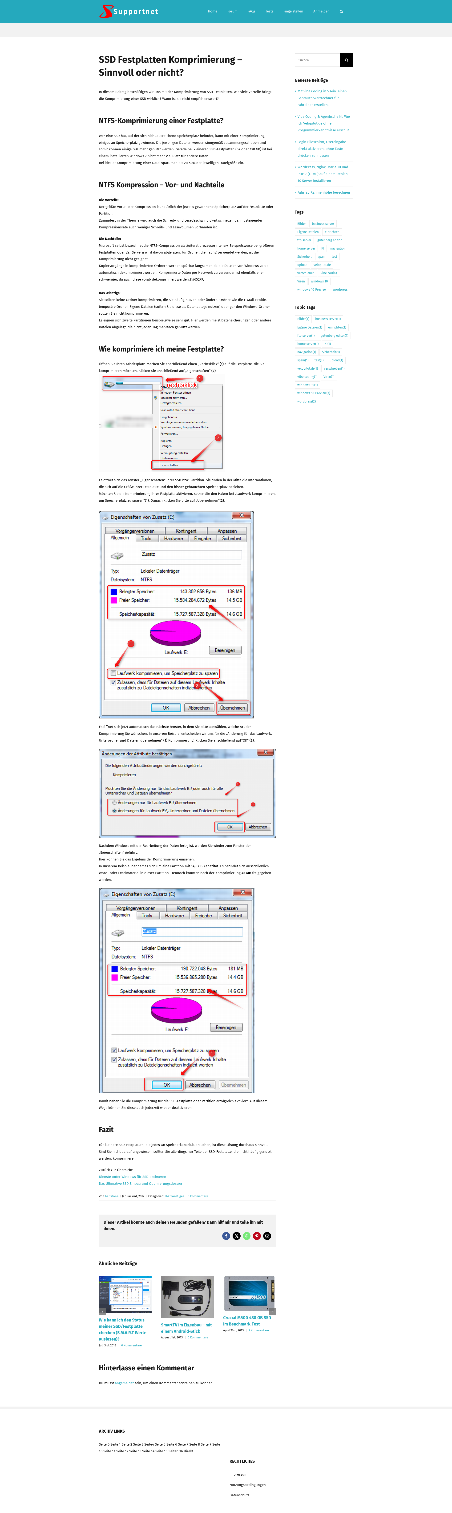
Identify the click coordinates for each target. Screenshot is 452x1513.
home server (306, 248)
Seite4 (149, 1444)
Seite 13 (135, 1451)
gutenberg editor (329, 240)
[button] (341, 11)
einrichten (332, 232)
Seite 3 (138, 1444)
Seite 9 (206, 1444)
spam (322, 257)
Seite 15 (161, 1451)
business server (323, 224)
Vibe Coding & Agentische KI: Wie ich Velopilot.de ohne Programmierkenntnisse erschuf (324, 123)
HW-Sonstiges (174, 1196)
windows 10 (319, 281)
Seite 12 (122, 1451)
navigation (338, 248)
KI (322, 248)
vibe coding (329, 273)
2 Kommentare (259, 1330)
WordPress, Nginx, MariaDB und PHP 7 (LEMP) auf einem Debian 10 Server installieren (323, 174)
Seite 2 (127, 1444)
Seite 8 (194, 1444)
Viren (301, 281)
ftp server (304, 240)
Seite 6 (171, 1444)
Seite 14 (148, 1451)
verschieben (306, 273)
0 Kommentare (198, 1196)
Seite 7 (183, 1444)
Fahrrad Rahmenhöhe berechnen (324, 192)
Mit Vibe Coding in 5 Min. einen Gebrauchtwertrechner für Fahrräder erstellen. (322, 98)
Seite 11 (109, 1451)
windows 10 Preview (312, 290)
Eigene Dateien (308, 232)
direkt (188, 1451)
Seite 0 (104, 1444)
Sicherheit (304, 257)
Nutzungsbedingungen (248, 1485)
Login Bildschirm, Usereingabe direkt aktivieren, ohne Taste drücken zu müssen (322, 149)
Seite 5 (160, 1444)
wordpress (340, 290)
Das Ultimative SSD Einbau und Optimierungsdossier (140, 1183)
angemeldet (124, 1383)
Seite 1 (115, 1444)
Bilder (301, 224)
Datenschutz (239, 1495)
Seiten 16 (176, 1451)
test (334, 257)
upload (302, 265)
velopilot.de (322, 265)
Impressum (238, 1474)
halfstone (111, 1196)
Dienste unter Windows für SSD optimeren (132, 1177)
